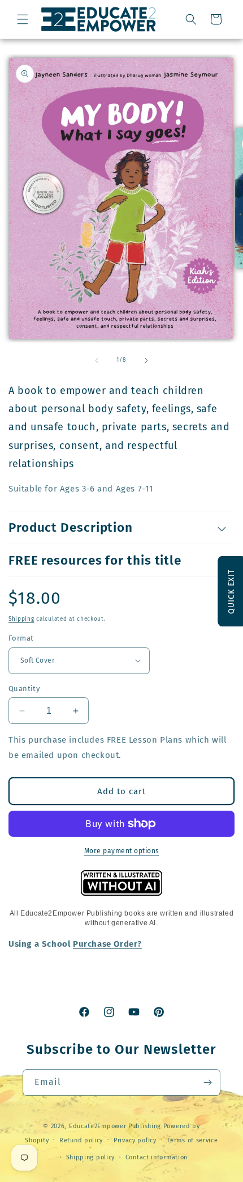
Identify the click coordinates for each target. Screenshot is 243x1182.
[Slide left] (96, 360)
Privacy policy (135, 1140)
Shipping (21, 619)
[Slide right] (146, 360)
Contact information (156, 1157)
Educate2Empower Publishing (115, 1126)
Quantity (24, 688)
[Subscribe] (207, 1082)
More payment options (121, 851)
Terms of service (192, 1140)
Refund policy (81, 1140)
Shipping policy (90, 1157)
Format (20, 638)
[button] (22, 19)
